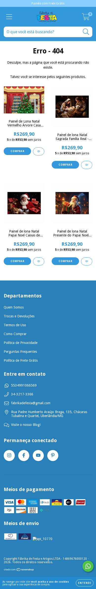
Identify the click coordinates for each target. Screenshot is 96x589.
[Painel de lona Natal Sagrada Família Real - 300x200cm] (86, 165)
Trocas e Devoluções (19, 316)
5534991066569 (24, 385)
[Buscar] (86, 32)
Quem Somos (14, 307)
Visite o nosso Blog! (26, 425)
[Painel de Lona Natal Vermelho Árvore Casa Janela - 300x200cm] (38, 151)
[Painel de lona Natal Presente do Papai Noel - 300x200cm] (86, 261)
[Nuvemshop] (19, 570)
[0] (86, 18)
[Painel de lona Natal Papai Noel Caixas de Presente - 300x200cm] (38, 261)
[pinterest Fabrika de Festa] (52, 455)
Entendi (84, 583)
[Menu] (9, 17)
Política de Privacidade (20, 343)
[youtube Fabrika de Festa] (38, 455)
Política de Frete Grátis (21, 360)
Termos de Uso (15, 325)
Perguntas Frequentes (20, 352)
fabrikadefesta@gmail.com (30, 403)
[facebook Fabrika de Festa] (23, 455)
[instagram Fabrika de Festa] (9, 455)
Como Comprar (15, 334)
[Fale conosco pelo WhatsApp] (88, 566)
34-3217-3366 (22, 394)
